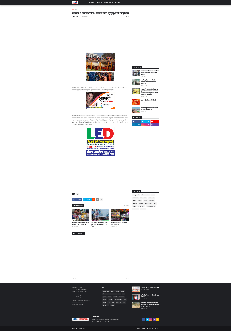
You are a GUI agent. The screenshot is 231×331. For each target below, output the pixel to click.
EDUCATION (141, 206)
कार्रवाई (147, 195)
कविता (142, 195)
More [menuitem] (117, 2)
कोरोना (152, 195)
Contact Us (150, 328)
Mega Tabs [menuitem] (107, 2)
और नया (74, 278)
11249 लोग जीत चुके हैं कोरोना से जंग (149, 100)
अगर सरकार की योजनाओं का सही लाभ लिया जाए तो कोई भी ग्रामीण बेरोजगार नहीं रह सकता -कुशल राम (150, 304)
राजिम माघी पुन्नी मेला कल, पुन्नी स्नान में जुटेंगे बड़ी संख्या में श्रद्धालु (149, 108)
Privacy (157, 328)
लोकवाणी (135, 203)
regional (143, 209)
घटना (145, 198)
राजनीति (145, 200)
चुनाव (150, 198)
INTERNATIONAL (151, 206)
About (143, 328)
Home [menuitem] (84, 2)
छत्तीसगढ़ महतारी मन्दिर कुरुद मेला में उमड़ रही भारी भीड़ (119, 223)
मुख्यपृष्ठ (73, 9)
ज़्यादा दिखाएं (126, 205)
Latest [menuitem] (91, 2)
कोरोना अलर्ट (135, 198)
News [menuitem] (99, 2)
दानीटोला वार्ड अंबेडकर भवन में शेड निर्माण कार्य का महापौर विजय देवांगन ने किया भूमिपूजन (150, 72)
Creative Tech (81, 328)
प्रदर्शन (134, 200)
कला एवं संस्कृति (136, 195)
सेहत (155, 203)
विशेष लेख (141, 203)
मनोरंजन (139, 200)
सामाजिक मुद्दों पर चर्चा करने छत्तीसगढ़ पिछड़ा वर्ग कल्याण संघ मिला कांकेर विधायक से (149, 81)
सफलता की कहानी (148, 203)
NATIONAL (136, 209)
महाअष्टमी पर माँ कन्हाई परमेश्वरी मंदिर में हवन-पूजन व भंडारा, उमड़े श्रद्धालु (80, 223)
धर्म (76, 9)
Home (138, 328)
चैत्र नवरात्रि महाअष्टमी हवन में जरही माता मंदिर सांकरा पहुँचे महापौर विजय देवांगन (99, 224)
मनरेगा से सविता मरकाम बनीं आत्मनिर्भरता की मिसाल (150, 296)
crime (134, 206)
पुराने (127, 278)
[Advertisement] (100, 32)
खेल (141, 198)
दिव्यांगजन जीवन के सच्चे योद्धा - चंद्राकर (150, 287)
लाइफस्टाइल (151, 200)
